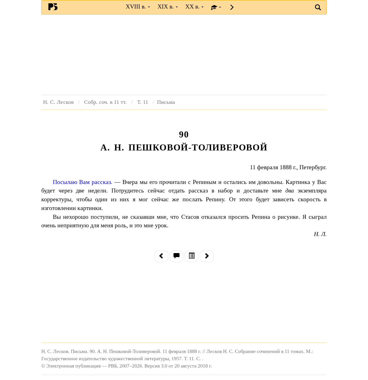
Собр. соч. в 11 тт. (105, 102)
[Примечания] (176, 256)
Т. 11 (142, 102)
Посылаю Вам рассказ (82, 182)
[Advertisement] (184, 55)
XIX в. (166, 6)
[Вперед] (206, 256)
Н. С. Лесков (58, 102)
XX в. (193, 6)
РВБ (53, 6)
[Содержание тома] (191, 256)
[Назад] (161, 256)
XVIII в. (136, 6)
